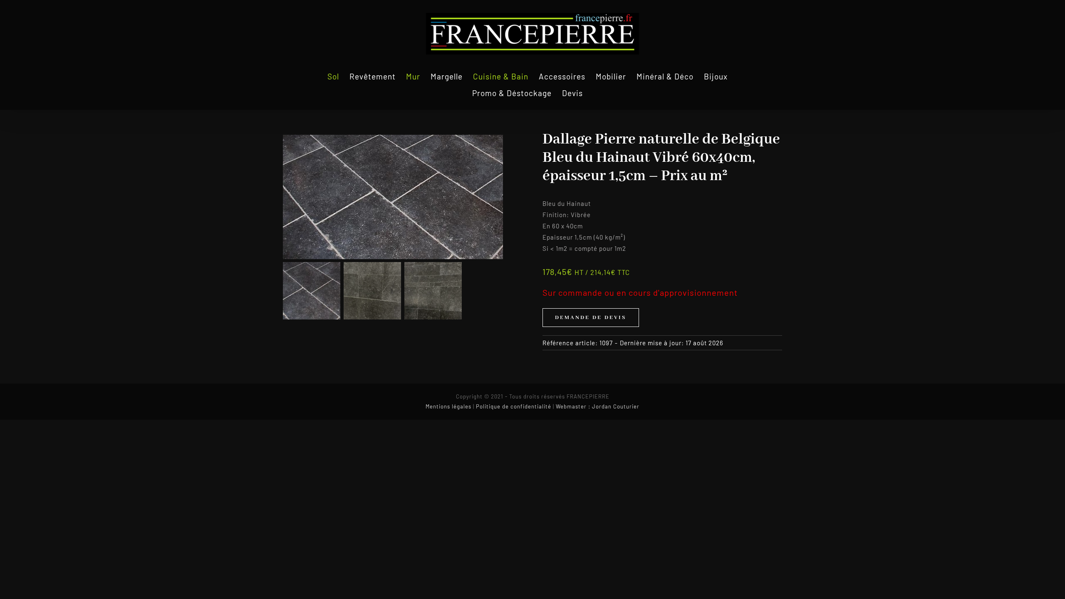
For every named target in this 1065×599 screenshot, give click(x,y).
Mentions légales (448, 406)
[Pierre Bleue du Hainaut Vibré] (403, 197)
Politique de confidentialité (513, 406)
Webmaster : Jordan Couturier (597, 406)
